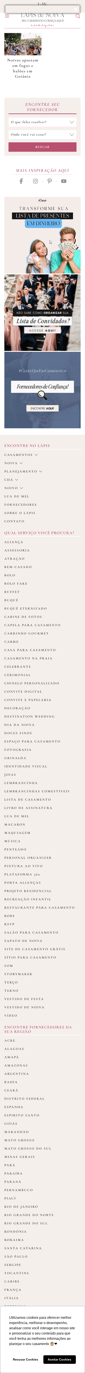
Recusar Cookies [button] (25, 1359)
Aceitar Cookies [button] (59, 1359)
